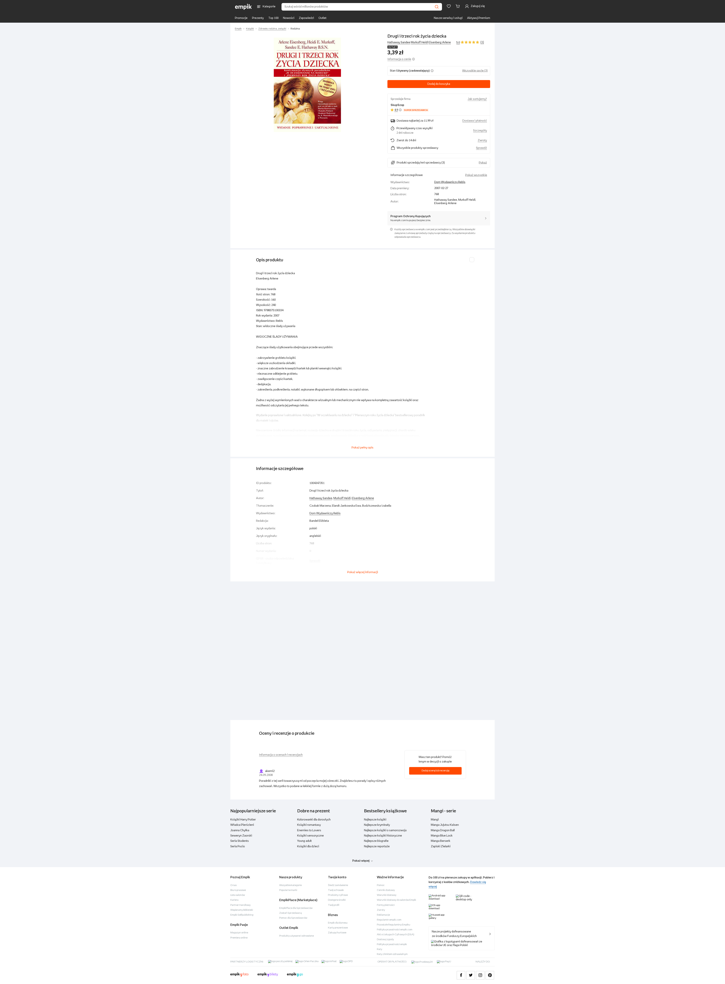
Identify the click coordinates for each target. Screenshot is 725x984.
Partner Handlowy (240, 905)
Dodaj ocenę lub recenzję (435, 770)
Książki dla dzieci (308, 846)
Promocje (241, 18)
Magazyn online (239, 933)
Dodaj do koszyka (438, 84)
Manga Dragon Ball (443, 830)
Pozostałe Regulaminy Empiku (393, 925)
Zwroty (381, 910)
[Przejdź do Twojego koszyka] (458, 6)
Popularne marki (288, 890)
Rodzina (295, 29)
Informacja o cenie (399, 59)
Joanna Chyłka (239, 830)
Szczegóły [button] (480, 130)
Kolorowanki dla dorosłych (314, 819)
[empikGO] (295, 975)
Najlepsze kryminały (377, 824)
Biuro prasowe (238, 890)
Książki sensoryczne (310, 835)
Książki (250, 29)
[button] (307, 84)
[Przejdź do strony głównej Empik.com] (243, 7)
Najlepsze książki (375, 819)
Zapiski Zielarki (440, 846)
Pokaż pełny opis (362, 447)
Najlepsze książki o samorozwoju (385, 830)
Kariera (234, 900)
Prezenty (258, 18)
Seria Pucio (237, 846)
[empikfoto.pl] (239, 975)
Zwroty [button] (482, 140)
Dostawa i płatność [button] (474, 120)
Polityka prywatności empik (392, 944)
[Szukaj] (436, 7)
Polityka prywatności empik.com (394, 929)
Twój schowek (336, 890)
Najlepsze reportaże (377, 846)
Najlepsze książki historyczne (383, 835)
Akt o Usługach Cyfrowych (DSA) (395, 934)
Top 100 (273, 18)
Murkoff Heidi (419, 42)
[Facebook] (461, 975)
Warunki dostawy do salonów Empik (396, 900)
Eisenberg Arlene (440, 42)
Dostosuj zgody (385, 939)
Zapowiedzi (306, 18)
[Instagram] (480, 975)
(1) (482, 42)
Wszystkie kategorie (290, 885)
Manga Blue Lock (442, 835)
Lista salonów (237, 895)
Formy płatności (386, 905)
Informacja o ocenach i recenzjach (281, 754)
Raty (379, 949)
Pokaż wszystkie (476, 175)
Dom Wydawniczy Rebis (449, 182)
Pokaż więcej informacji (362, 572)
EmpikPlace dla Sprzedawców (295, 908)
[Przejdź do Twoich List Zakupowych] (449, 6)
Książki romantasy (309, 824)
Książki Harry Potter (243, 819)
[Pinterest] (490, 975)
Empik (238, 29)
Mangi (435, 819)
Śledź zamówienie (338, 885)
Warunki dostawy (386, 895)
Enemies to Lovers (309, 830)
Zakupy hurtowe (337, 933)
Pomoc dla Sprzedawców (293, 918)
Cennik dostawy (386, 890)
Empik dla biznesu (338, 923)
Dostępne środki (337, 900)
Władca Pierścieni (242, 824)
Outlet (322, 18)
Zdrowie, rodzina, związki (272, 29)
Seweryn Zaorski (241, 835)
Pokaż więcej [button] (360, 860)
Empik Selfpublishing (241, 915)
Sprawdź (481, 148)
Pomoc (381, 885)
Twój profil (333, 905)
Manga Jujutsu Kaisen (445, 824)
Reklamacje (383, 915)
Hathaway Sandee (398, 42)
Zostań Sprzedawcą (290, 913)
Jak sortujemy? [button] (477, 99)
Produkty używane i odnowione (296, 936)
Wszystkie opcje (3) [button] (475, 70)
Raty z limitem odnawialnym (392, 954)
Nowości (288, 18)
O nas (233, 885)
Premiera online (239, 938)
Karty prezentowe (338, 928)
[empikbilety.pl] (268, 975)
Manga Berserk (440, 841)
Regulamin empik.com (389, 920)
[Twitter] (470, 975)
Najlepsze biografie (376, 841)
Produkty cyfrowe (338, 895)
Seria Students (239, 841)
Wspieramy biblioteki (241, 910)
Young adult (304, 841)
